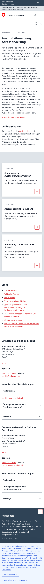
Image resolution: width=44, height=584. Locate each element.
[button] (40, 511)
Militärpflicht (9, 297)
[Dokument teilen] (41, 23)
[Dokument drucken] (36, 23)
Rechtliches (6, 570)
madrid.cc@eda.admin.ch (12, 398)
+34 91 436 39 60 (9, 373)
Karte (4, 363)
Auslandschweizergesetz (12, 117)
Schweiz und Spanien (15, 15)
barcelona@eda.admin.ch (12, 465)
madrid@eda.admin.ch (11, 376)
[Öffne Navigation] (40, 15)
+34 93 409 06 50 (9, 462)
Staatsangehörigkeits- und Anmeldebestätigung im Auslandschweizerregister (15, 307)
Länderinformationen (13, 320)
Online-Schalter (25, 131)
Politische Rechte (11, 294)
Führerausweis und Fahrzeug (16, 301)
